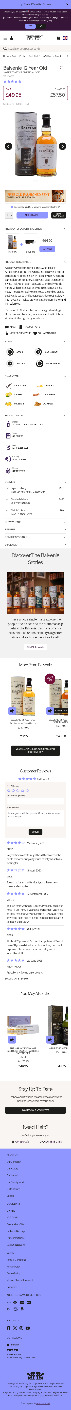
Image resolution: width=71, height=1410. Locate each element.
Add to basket (12, 711)
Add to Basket (32, 215)
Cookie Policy (13, 1273)
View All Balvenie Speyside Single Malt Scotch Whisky (35, 750)
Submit (35, 832)
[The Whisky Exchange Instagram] (21, 1328)
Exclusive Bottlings (16, 1231)
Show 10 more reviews (16, 979)
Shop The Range (35, 647)
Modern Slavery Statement (20, 1280)
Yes (30, 26)
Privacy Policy (13, 1266)
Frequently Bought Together (23, 228)
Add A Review (13, 786)
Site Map (11, 1210)
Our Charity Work (15, 1182)
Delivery (10, 481)
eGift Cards (12, 1217)
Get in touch (22, 1141)
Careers (10, 1195)
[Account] (11, 38)
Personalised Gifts (15, 1224)
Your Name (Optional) (16, 795)
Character (12, 376)
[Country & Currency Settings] (65, 38)
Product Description (18, 261)
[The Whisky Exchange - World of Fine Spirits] (34, 38)
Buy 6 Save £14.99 (58, 215)
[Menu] (5, 38)
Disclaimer (11, 544)
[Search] (5, 48)
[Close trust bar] (67, 4)
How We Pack (13, 522)
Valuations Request (16, 1244)
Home (6, 56)
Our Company (14, 1161)
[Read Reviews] (20, 81)
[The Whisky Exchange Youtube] (27, 1328)
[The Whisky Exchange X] (15, 1328)
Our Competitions (15, 1237)
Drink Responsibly (16, 537)
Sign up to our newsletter (36, 1110)
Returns (10, 529)
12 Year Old (20, 447)
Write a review (13, 807)
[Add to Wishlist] (61, 68)
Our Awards (12, 1175)
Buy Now (47, 249)
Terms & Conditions (16, 1259)
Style (8, 341)
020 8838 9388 (53, 1141)
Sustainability (13, 1189)
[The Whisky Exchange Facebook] (9, 1328)
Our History (12, 1168)
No (41, 26)
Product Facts (14, 415)
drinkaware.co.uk (43, 1403)
